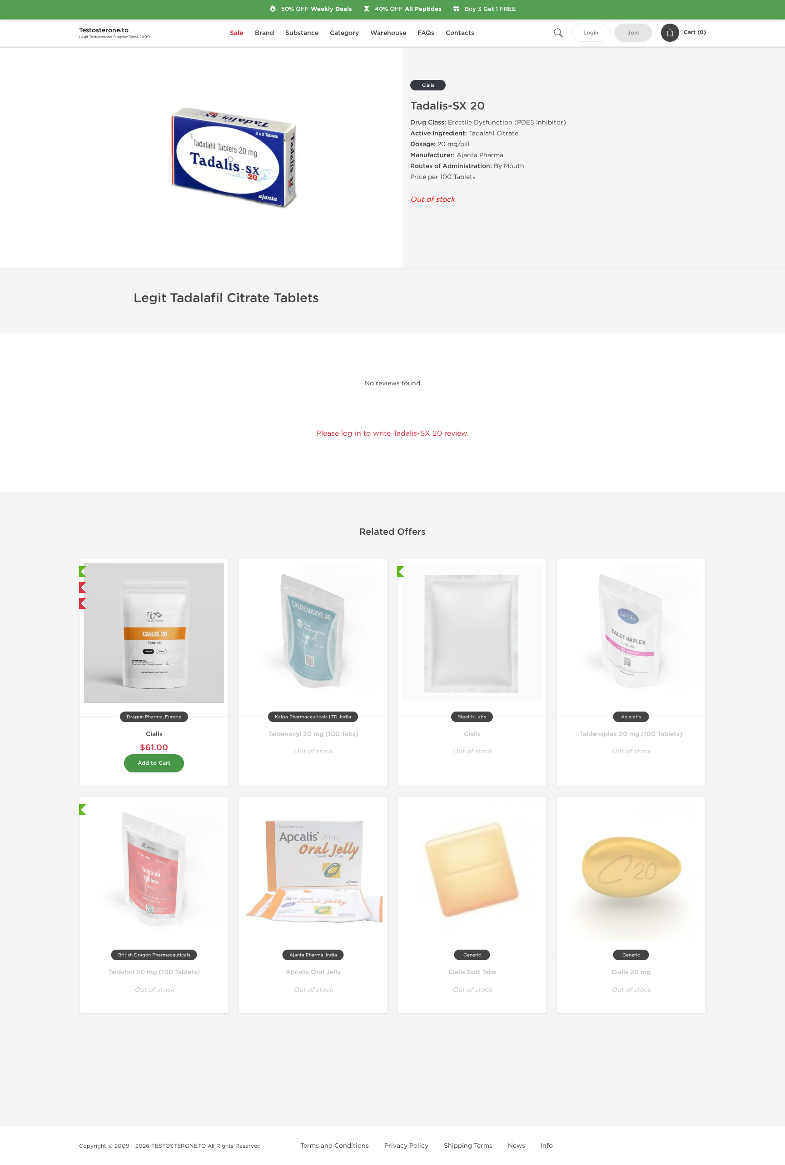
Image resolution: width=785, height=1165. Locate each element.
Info (547, 1146)
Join (633, 33)
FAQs (425, 33)
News (516, 1146)
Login (590, 33)
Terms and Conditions (334, 1146)
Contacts (460, 33)
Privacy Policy (406, 1146)
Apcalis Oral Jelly (313, 972)
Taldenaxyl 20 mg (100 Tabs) (313, 734)
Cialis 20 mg (631, 972)
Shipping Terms (468, 1146)
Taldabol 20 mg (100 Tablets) (154, 972)
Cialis (154, 734)
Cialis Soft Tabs (472, 972)
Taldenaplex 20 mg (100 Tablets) (631, 734)
